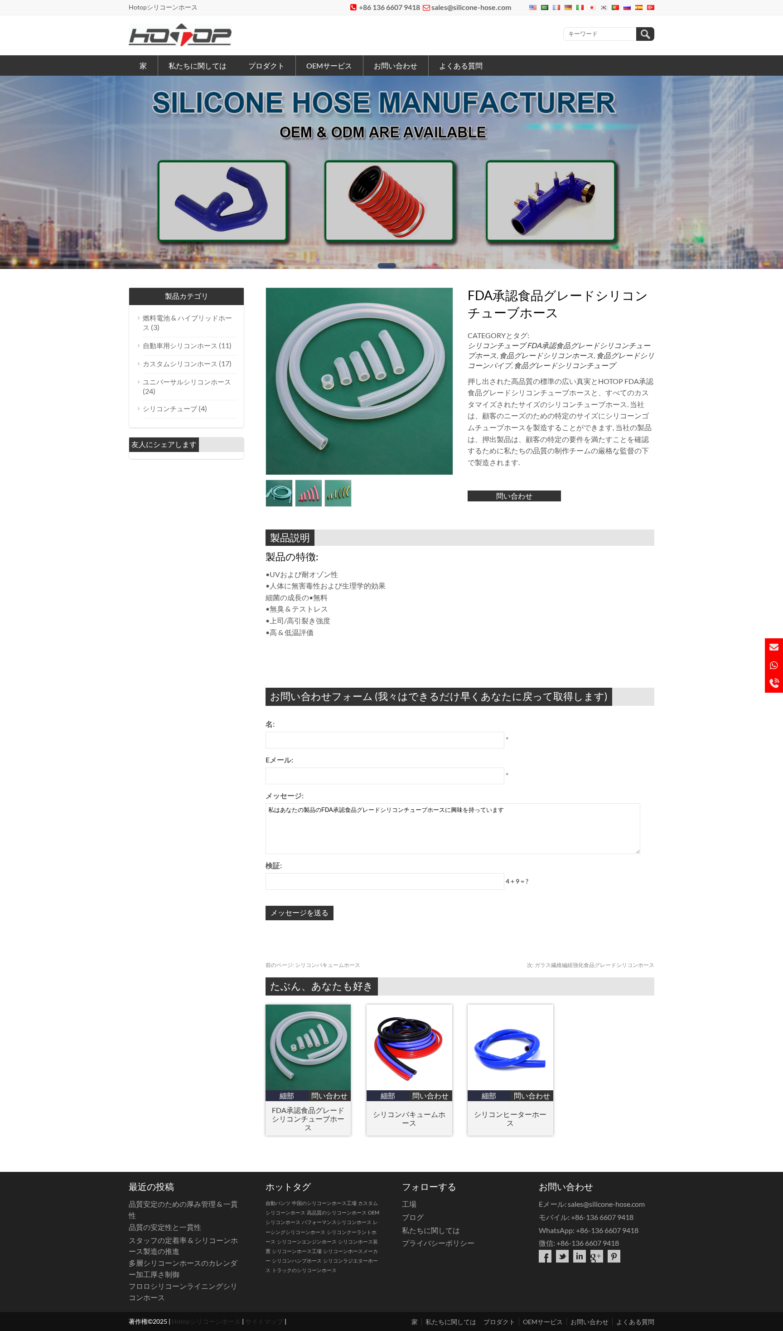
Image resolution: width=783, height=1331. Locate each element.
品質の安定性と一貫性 (165, 1227)
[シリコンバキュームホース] (409, 1087)
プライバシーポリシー (438, 1243)
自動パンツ (278, 1203)
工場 (409, 1204)
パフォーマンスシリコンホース (337, 1222)
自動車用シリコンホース (180, 345)
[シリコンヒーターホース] (510, 1087)
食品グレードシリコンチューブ (564, 365)
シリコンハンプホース (297, 1260)
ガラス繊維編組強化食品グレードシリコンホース (590, 965)
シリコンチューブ (497, 345)
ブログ (413, 1217)
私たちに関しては (198, 65)
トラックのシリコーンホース (304, 1270)
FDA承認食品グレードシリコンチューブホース (308, 1119)
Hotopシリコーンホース (206, 1321)
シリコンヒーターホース (510, 1118)
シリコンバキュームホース (313, 965)
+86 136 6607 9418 (389, 7)
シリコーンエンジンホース (307, 1241)
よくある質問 (461, 65)
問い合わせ (514, 495)
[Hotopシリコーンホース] (180, 43)
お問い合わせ (395, 65)
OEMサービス (329, 65)
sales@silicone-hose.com (471, 7)
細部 (287, 1095)
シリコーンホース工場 (297, 1251)
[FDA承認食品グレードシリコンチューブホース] (308, 1087)
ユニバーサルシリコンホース (187, 382)
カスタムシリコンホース (180, 363)
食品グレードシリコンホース (546, 355)
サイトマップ (264, 1321)
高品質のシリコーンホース (337, 1212)
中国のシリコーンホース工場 (324, 1203)
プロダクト (266, 65)
